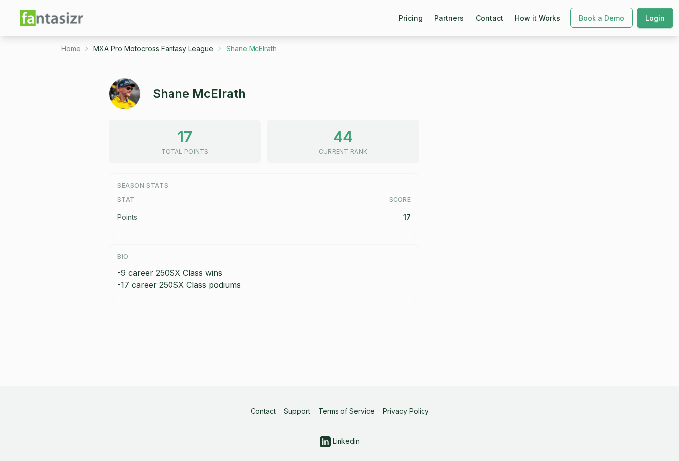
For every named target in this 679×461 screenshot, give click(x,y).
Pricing (411, 18)
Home (71, 48)
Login (655, 18)
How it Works (537, 18)
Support (297, 411)
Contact (489, 18)
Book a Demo (601, 18)
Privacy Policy (406, 411)
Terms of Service (346, 411)
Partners (449, 18)
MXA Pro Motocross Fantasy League (153, 48)
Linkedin (345, 441)
